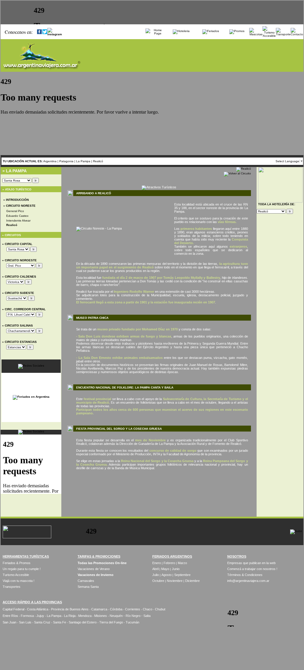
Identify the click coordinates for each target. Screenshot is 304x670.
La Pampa (83, 161)
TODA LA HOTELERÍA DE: (276, 204)
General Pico (15, 211)
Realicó (98, 161)
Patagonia (66, 161)
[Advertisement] (159, 489)
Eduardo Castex (17, 215)
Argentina (50, 161)
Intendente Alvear (18, 220)
